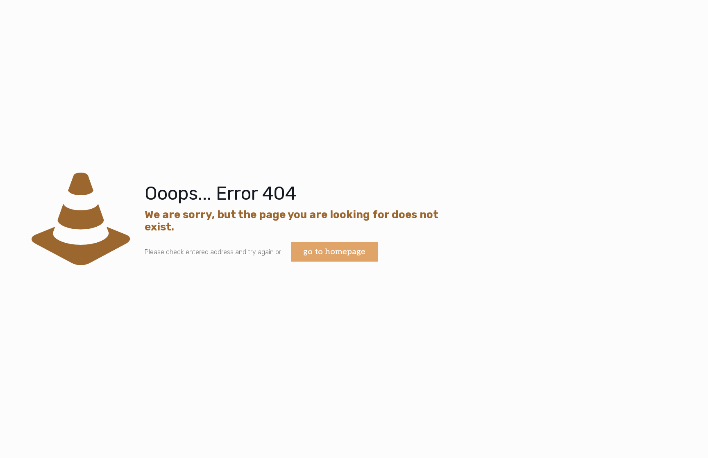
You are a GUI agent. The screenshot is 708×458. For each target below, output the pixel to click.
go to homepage (334, 252)
